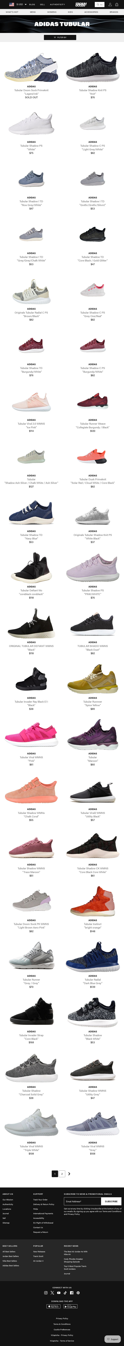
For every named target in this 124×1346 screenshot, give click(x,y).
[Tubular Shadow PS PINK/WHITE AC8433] (92, 568)
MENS (33, 11)
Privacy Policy (62, 1318)
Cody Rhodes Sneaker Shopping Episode (73, 1260)
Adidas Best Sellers (11, 1265)
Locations (7, 1208)
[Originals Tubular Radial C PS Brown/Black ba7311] (31, 290)
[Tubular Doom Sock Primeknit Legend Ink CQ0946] (31, 67)
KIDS (70, 11)
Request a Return (40, 1232)
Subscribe (111, 1201)
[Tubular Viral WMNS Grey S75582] (92, 1124)
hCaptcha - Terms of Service (62, 1340)
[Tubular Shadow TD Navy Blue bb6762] (31, 512)
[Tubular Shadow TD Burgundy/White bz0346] (31, 345)
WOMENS (51, 11)
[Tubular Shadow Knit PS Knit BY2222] (92, 67)
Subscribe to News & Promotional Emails (88, 1194)
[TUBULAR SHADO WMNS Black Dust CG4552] (92, 623)
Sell (42, 4)
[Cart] (117, 4)
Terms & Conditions (62, 1324)
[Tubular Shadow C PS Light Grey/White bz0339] (92, 123)
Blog (32, 4)
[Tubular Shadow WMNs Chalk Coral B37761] (31, 790)
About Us (8, 1194)
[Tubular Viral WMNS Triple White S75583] (31, 1124)
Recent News (71, 1246)
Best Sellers (10, 1246)
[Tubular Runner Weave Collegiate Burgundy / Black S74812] (92, 401)
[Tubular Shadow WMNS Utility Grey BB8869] (92, 1068)
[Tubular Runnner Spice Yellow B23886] (92, 679)
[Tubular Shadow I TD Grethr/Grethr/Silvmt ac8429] (92, 179)
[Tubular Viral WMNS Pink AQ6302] (31, 734)
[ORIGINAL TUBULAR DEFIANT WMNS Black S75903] (31, 623)
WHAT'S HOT (12, 11)
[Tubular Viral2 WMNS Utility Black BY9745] (92, 790)
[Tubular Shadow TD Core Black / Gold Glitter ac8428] (92, 234)
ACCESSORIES (91, 11)
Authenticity (57, 4)
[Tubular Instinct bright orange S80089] (92, 901)
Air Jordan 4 (38, 1260)
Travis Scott (38, 1256)
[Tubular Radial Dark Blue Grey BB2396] (92, 957)
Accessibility (38, 1218)
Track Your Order (40, 1199)
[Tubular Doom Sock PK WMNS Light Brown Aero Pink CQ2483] (31, 901)
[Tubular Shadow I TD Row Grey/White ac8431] (31, 179)
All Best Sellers (9, 1251)
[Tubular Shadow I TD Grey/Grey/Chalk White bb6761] (31, 234)
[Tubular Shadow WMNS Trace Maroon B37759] (31, 846)
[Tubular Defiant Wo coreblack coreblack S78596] (31, 568)
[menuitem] (32, 4)
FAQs (35, 1208)
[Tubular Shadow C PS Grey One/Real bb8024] (92, 290)
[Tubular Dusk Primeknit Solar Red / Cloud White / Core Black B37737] (92, 456)
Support (38, 1194)
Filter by (61, 37)
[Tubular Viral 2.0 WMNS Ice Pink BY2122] (31, 401)
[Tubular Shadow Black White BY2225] (92, 1012)
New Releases (39, 1251)
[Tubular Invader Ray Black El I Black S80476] (31, 679)
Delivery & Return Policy (43, 1204)
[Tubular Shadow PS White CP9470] (31, 123)
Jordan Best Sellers (11, 1256)
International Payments (43, 1213)
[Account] (110, 4)
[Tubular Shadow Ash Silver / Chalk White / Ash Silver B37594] (31, 456)
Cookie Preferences (62, 1329)
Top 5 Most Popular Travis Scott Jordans (75, 1267)
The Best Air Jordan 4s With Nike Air (76, 1253)
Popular (38, 1246)
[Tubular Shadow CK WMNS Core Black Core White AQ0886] (92, 846)
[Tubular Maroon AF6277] (92, 734)
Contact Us (38, 1227)
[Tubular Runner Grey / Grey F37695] (31, 957)
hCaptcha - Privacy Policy (62, 1335)
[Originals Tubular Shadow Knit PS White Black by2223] (92, 512)
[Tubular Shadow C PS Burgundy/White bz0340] (92, 345)
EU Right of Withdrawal (43, 1222)
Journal (6, 1213)
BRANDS (114, 11)
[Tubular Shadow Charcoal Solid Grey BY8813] (31, 1068)
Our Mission (8, 1199)
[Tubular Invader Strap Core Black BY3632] (31, 1012)
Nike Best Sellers (10, 1260)
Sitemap (6, 1222)
